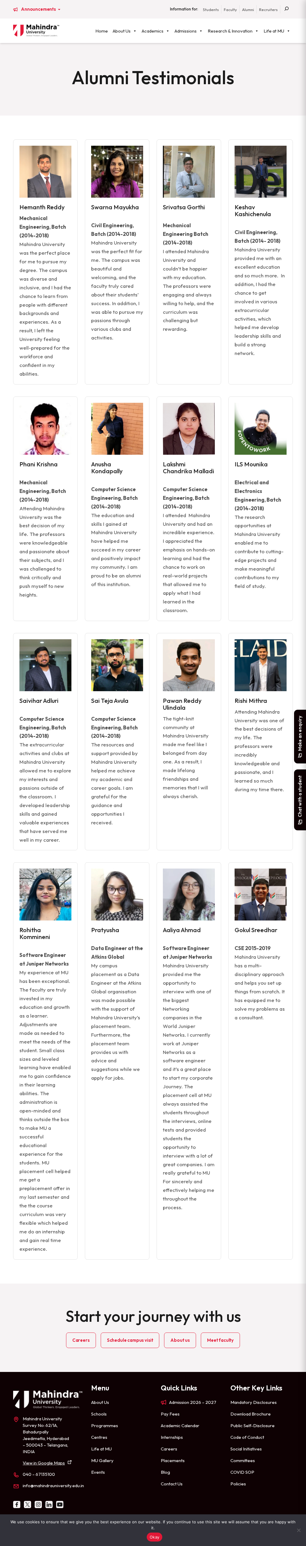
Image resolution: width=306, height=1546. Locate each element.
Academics (152, 31)
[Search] (286, 9)
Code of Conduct (247, 1437)
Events (98, 1472)
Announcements (39, 9)
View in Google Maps (44, 1463)
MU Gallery (102, 1460)
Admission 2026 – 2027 (192, 1402)
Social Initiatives (246, 1449)
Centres (99, 1437)
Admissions (186, 31)
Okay (154, 1537)
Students (211, 9)
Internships (172, 1437)
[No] (299, 1530)
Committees (242, 1460)
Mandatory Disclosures (253, 1402)
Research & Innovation (230, 31)
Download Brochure (250, 1414)
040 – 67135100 (39, 1474)
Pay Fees (170, 1414)
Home (101, 31)
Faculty (230, 9)
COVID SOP (242, 1472)
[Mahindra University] (36, 30)
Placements (173, 1460)
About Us (122, 31)
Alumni (248, 9)
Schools (99, 1414)
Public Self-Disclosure (252, 1425)
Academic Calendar (180, 1425)
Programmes (104, 1425)
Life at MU (274, 31)
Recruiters (268, 9)
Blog (165, 1472)
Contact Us (172, 1484)
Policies (238, 1484)
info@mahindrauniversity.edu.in (53, 1485)
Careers (169, 1449)
